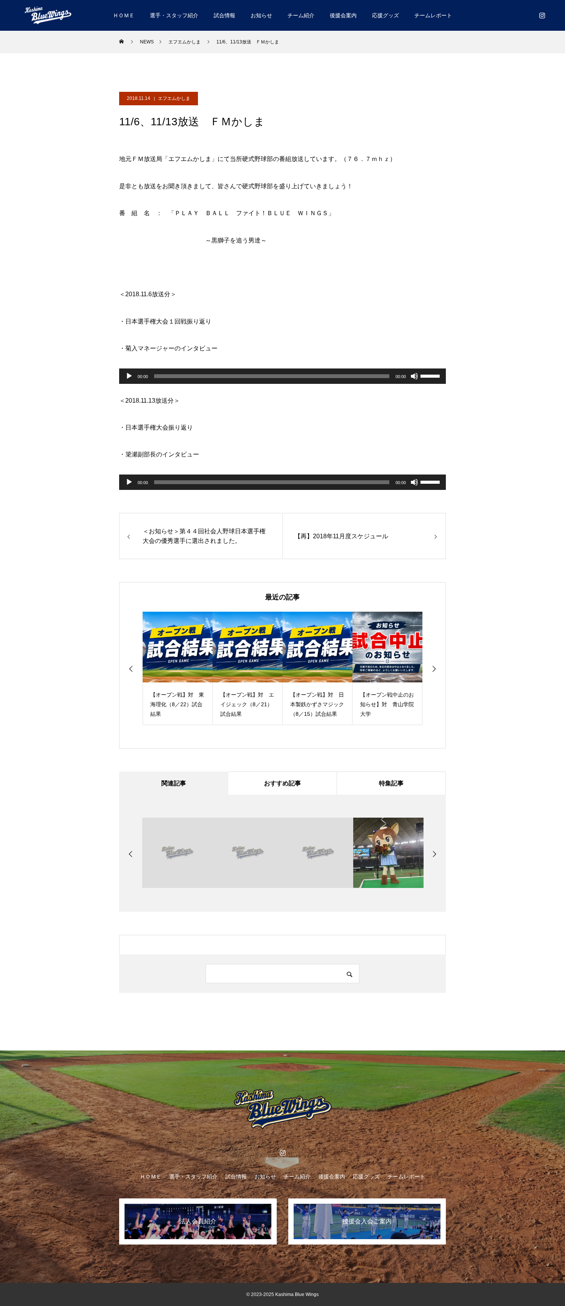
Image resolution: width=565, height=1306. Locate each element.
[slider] (431, 375)
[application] (282, 376)
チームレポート (433, 15)
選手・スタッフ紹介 (174, 15)
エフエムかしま (174, 98)
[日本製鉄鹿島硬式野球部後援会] (48, 15)
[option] (178, 668)
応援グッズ (385, 15)
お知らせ (261, 15)
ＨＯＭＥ (124, 15)
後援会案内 (343, 15)
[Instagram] (542, 15)
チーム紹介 (300, 15)
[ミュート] (414, 376)
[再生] (129, 376)
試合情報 (224, 15)
